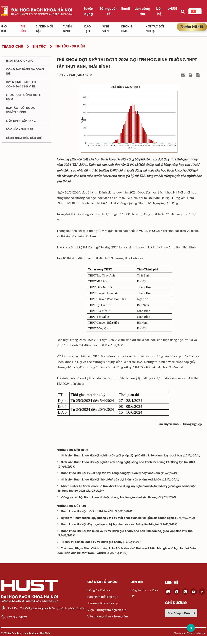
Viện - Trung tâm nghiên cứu (107, 610)
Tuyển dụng (88, 11)
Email (125, 8)
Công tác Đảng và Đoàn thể (25, 71)
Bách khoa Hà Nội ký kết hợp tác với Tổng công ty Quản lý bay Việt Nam (110, 473)
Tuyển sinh (67, 29)
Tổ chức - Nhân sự (19, 129)
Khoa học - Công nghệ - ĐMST (24, 97)
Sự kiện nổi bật (44, 29)
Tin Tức (23, 29)
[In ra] (191, 75)
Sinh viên (105, 29)
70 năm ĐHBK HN (192, 26)
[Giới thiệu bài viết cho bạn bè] (183, 75)
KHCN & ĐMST (126, 29)
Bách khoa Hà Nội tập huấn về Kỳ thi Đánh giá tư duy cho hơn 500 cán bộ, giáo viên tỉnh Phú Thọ (127, 531)
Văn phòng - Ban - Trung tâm (107, 616)
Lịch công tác (142, 11)
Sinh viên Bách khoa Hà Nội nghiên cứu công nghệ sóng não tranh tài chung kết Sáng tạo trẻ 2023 (128, 462)
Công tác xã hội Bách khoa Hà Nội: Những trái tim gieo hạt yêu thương (109, 497)
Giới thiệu (4, 29)
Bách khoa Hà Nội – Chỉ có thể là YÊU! (87, 511)
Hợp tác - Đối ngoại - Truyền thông (21, 110)
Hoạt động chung (20, 60)
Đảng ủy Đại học (99, 590)
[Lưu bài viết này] (198, 75)
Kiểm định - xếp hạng (21, 121)
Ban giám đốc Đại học (102, 596)
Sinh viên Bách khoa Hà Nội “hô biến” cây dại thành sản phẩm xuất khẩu (111, 479)
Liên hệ (159, 11)
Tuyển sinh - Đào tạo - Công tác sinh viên (21, 84)
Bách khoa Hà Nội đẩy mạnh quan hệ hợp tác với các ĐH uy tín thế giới (110, 524)
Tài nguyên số (108, 11)
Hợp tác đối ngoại (155, 29)
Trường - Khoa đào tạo (103, 603)
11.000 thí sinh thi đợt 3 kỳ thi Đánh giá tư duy (91, 542)
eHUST (172, 8)
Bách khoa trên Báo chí (24, 138)
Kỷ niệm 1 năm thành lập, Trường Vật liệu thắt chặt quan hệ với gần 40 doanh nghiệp (118, 518)
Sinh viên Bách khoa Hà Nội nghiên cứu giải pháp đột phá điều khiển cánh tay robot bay (121, 455)
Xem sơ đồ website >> (189, 633)
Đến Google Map (179, 613)
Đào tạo (87, 29)
